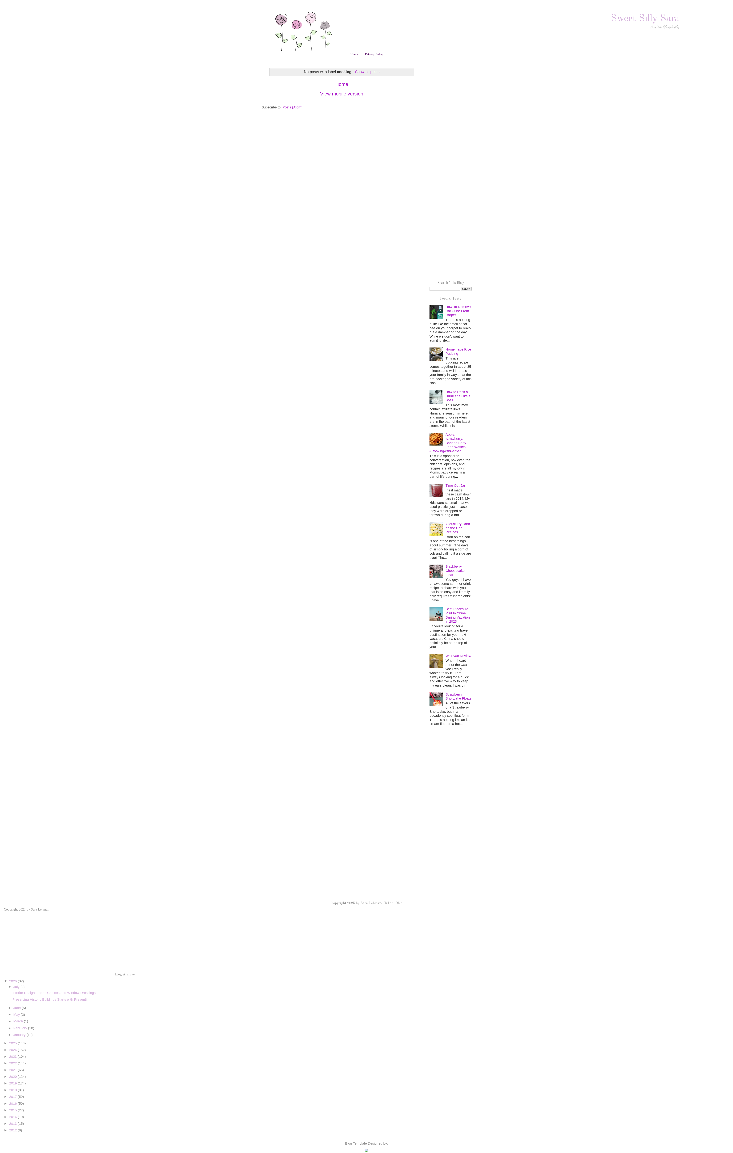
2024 (13, 1050)
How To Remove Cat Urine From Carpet (458, 311)
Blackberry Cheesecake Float (455, 571)
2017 (13, 1097)
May (17, 1014)
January (20, 1035)
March (18, 1021)
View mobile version (341, 93)
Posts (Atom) (292, 107)
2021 (13, 1070)
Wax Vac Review (458, 656)
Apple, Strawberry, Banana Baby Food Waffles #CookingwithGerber (447, 443)
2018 (13, 1090)
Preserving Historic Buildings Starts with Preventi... (51, 999)
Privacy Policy (374, 54)
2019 (13, 1083)
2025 (13, 1043)
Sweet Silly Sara (645, 18)
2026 (13, 981)
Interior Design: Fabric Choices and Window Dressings (54, 993)
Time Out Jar (455, 485)
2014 (13, 1117)
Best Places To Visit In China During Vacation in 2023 (458, 615)
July (16, 987)
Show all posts (367, 72)
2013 (13, 1124)
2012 (13, 1130)
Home (354, 54)
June (17, 1008)
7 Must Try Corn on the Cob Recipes (458, 528)
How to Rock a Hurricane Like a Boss (458, 396)
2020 (13, 1077)
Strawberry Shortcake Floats (458, 696)
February (20, 1028)
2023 (13, 1056)
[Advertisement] (450, 127)
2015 (13, 1110)
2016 (13, 1103)
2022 (13, 1063)
